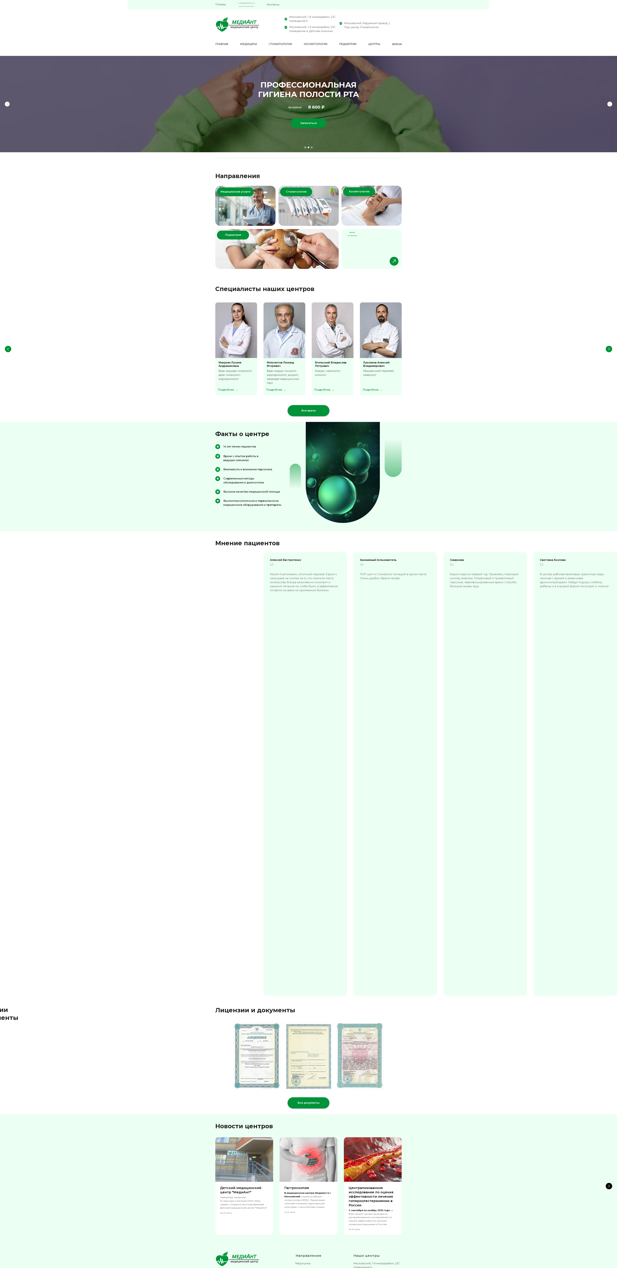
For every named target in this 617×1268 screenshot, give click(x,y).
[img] (277, 249)
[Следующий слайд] (609, 104)
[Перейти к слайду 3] (312, 147)
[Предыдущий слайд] (7, 104)
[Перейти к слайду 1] (305, 147)
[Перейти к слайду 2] (308, 147)
